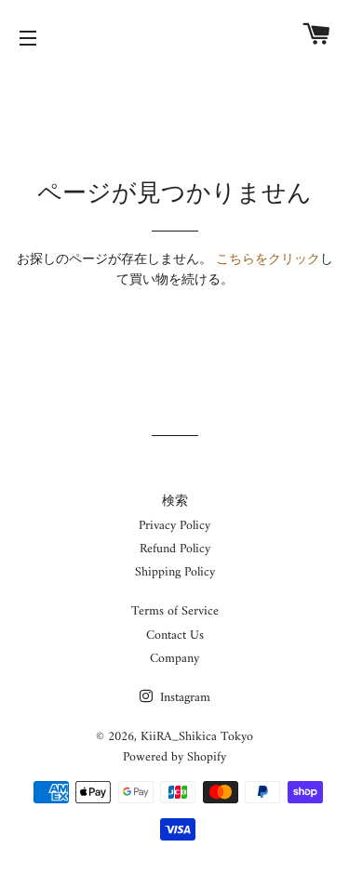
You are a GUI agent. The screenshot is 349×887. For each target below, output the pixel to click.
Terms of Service (175, 611)
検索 (175, 501)
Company (174, 658)
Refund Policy (175, 549)
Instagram (183, 697)
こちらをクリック (268, 259)
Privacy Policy (174, 525)
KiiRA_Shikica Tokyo (197, 736)
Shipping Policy (175, 572)
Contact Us (175, 635)
